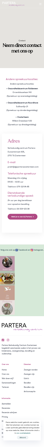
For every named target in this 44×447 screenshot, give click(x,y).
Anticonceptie (29, 391)
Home (4, 370)
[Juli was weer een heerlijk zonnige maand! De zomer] (7, 292)
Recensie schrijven (9, 412)
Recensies (6, 408)
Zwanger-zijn (29, 374)
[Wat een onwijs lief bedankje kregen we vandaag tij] (7, 278)
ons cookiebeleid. (23, 433)
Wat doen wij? (8, 378)
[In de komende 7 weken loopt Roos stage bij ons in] (7, 263)
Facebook (22, 250)
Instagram (38, 250)
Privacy (5, 417)
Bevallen (27, 383)
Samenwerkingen (9, 383)
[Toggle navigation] (32, 4)
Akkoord (23, 437)
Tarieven (5, 387)
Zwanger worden (31, 370)
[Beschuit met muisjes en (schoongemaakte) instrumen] (7, 307)
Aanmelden (6, 404)
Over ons (5, 374)
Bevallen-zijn (29, 387)
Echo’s (26, 378)
